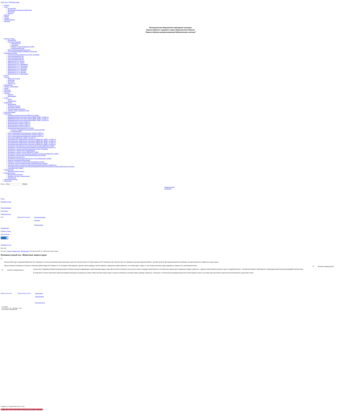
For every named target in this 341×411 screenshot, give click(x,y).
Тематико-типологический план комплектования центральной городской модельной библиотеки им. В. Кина (41, 166)
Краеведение (8, 102)
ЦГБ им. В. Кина (9, 38)
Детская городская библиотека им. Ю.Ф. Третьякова (23, 54)
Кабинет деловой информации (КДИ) (22, 46)
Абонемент (14, 45)
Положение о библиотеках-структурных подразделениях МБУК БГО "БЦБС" (31, 146)
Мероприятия (8, 85)
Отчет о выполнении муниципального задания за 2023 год (26, 133)
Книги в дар (11, 83)
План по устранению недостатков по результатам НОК (28, 130)
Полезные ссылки (9, 173)
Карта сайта (7, 181)
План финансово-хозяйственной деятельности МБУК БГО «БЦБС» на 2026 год (32, 144)
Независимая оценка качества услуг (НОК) (21, 128)
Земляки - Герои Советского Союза (18, 110)
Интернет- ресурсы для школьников (19, 176)
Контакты (7, 21)
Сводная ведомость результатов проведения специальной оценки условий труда (32, 165)
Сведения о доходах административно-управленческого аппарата (28, 163)
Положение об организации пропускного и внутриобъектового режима (29, 158)
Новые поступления (14, 78)
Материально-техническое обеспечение (20, 10)
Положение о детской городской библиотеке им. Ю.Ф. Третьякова (28, 149)
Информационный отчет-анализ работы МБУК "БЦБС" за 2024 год (28, 118)
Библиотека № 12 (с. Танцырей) (17, 67)
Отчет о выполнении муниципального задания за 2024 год (26, 134)
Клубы (6, 98)
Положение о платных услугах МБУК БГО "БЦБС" (23, 152)
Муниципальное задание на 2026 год (19, 126)
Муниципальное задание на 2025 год (19, 125)
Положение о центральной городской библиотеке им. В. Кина (27, 155)
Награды (10, 13)
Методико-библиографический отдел (19, 50)
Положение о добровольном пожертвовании (21, 150)
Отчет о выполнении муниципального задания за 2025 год (26, 136)
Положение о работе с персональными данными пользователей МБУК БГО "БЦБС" (33, 153)
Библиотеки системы (10, 53)
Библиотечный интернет (15, 174)
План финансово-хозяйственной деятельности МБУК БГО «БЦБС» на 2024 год (32, 141)
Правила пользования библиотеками (19, 160)
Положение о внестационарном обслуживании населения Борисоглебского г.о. (32, 147)
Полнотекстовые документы (16, 109)
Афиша (6, 16)
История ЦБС (12, 8)
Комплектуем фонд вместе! (16, 171)
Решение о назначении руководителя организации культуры (26, 161)
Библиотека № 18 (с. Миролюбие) (18, 74)
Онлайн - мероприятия (11, 86)
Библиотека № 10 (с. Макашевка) (18, 64)
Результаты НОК (16, 131)
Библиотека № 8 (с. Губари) (16, 62)
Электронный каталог (11, 179)
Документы (7, 114)
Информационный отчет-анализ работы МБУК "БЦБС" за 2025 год (28, 120)
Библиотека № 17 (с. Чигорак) (17, 72)
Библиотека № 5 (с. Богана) (16, 61)
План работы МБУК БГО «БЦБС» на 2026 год (22, 138)
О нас (6, 7)
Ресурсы (6, 77)
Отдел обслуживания (14, 42)
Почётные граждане (14, 106)
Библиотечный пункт (17, 48)
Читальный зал (15, 43)
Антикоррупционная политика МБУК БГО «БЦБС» (23, 115)
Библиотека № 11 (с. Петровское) (18, 66)
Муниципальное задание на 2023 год (19, 122)
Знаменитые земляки (14, 107)
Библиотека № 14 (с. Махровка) (17, 69)
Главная (6, 5)
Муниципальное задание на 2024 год (19, 123)
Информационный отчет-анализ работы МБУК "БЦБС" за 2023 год (28, 117)
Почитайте (11, 82)
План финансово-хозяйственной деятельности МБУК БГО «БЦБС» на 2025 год (32, 142)
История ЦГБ (12, 40)
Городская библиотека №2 (16, 58)
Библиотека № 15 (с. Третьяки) (17, 70)
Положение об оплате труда (16, 157)
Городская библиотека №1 (16, 56)
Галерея (6, 18)
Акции (6, 88)
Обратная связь (8, 169)
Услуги (6, 75)
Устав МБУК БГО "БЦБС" (16, 168)
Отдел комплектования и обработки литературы (22, 51)
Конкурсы (7, 90)
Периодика (11, 80)
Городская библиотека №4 (16, 59)
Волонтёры (11, 11)
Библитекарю (12, 177)
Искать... (3, 184)
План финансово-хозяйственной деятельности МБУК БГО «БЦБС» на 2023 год (32, 139)
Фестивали (7, 91)
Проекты (7, 93)
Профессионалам (9, 19)
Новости (7, 15)
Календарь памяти (9, 112)
